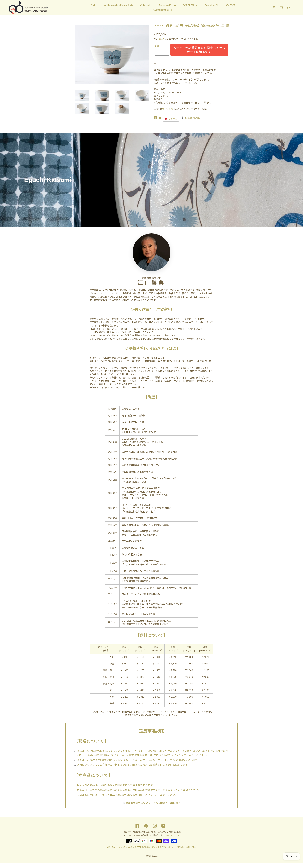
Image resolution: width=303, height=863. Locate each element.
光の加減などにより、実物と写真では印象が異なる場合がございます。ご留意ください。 (127, 795)
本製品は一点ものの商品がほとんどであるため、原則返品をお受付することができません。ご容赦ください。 (139, 790)
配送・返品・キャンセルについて (120, 847)
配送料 (162, 39)
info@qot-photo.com (171, 835)
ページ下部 (167, 109)
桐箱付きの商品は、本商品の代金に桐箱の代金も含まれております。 (116, 785)
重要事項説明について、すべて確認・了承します (152, 803)
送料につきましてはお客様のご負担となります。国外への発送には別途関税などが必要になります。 (133, 764)
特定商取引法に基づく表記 (145, 847)
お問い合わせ (191, 847)
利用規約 (180, 847)
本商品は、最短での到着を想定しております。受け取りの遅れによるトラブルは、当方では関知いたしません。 (140, 760)
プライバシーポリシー (166, 847)
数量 (157, 46)
